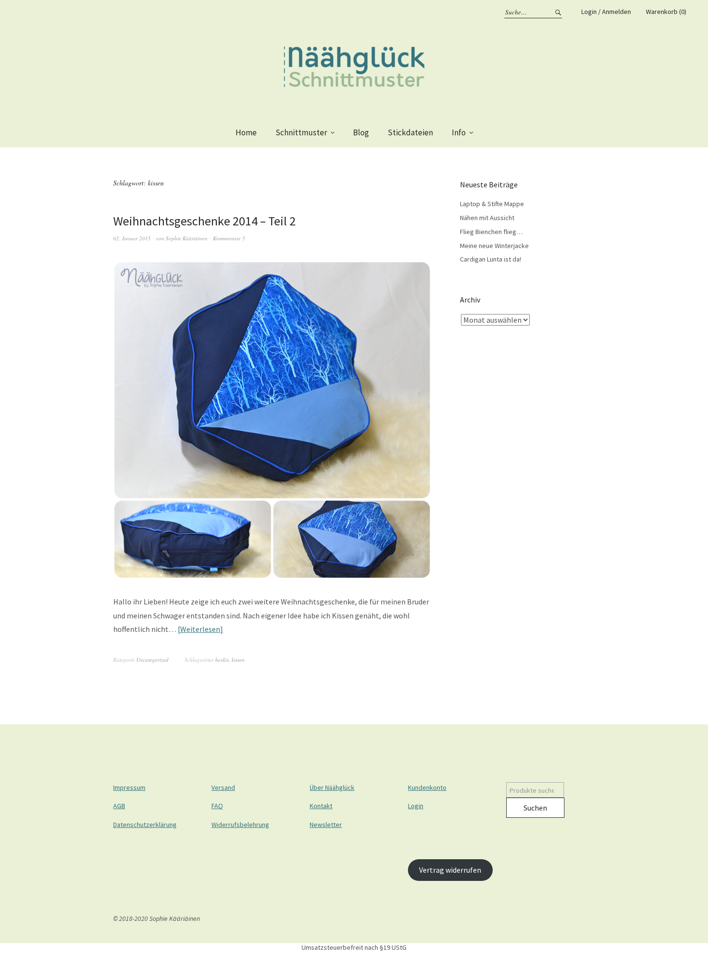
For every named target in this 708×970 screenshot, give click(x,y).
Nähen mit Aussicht (487, 217)
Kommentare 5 (229, 238)
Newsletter (326, 824)
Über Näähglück (332, 787)
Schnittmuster (301, 132)
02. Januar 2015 (132, 238)
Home (246, 132)
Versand (223, 787)
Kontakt (321, 805)
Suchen (535, 808)
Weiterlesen (200, 629)
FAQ (217, 805)
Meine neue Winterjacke (494, 245)
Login (415, 805)
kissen (238, 659)
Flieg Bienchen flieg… (491, 231)
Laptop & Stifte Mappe (492, 203)
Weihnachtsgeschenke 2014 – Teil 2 (204, 221)
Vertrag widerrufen (450, 870)
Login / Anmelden (606, 11)
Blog (361, 132)
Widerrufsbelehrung (240, 824)
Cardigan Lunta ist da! (490, 259)
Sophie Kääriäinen (187, 238)
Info (459, 132)
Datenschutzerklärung (145, 824)
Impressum (129, 787)
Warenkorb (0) (666, 11)
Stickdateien (410, 132)
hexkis (222, 659)
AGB (119, 805)
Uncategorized (152, 659)
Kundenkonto (427, 787)
